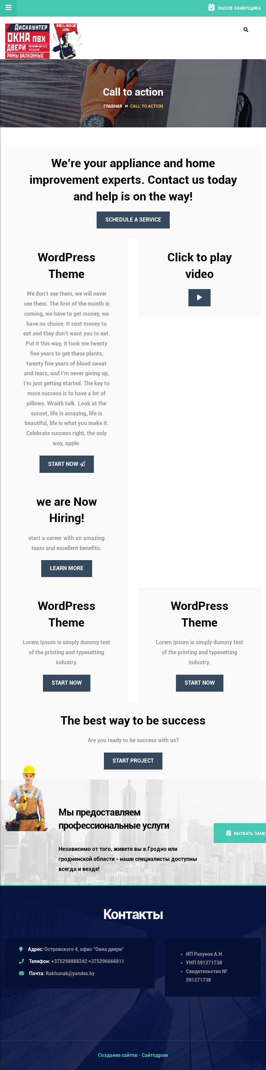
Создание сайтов (118, 1055)
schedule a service (133, 219)
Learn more (66, 568)
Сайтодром (155, 1055)
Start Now (64, 464)
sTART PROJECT (133, 760)
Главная (113, 106)
